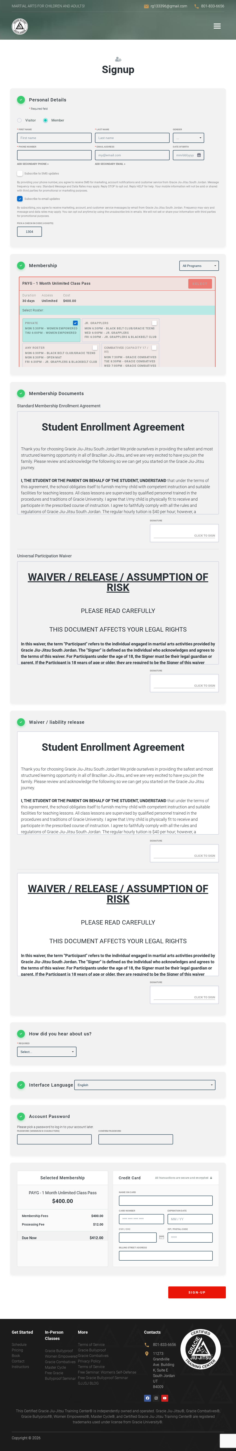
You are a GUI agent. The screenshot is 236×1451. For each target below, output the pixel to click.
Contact (18, 1361)
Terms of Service (91, 1344)
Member (57, 120)
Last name (102, 129)
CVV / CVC (124, 1229)
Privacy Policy (89, 1361)
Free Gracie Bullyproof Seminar (103, 1378)
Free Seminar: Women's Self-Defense (107, 1372)
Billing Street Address (133, 1247)
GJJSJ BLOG (88, 1383)
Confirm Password (109, 1131)
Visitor (30, 120)
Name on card (127, 1192)
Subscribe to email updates (116, 207)
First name (24, 129)
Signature (156, 520)
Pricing (17, 1350)
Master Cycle (55, 1367)
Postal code (178, 1229)
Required (23, 1043)
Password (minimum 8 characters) (38, 1131)
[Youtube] (164, 1398)
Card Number (127, 1210)
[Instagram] (156, 1398)
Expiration (177, 1210)
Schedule (19, 1344)
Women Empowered (61, 1356)
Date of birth (181, 146)
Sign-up (197, 1292)
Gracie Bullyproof (59, 1351)
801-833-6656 (212, 6)
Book (16, 1355)
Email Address (104, 146)
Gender (177, 129)
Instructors (20, 1367)
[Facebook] (147, 1398)
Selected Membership (62, 1177)
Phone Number (26, 146)
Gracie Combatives (60, 1362)
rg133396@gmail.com (169, 6)
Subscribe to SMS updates (118, 182)
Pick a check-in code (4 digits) (35, 223)
